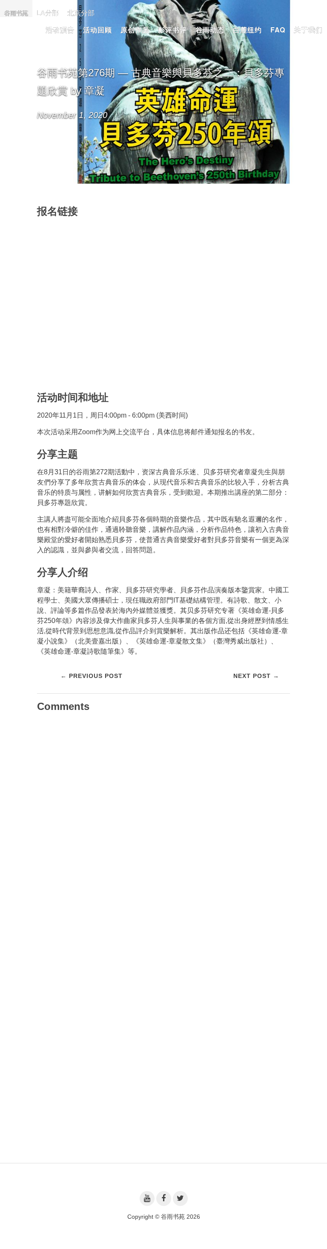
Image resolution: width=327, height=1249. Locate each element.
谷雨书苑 (16, 13)
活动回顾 (97, 29)
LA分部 (48, 12)
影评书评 (172, 29)
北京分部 (81, 12)
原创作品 (134, 29)
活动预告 (60, 29)
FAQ (277, 29)
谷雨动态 (209, 29)
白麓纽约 (247, 29)
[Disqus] (163, 825)
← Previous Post (91, 675)
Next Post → (256, 675)
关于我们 (308, 29)
